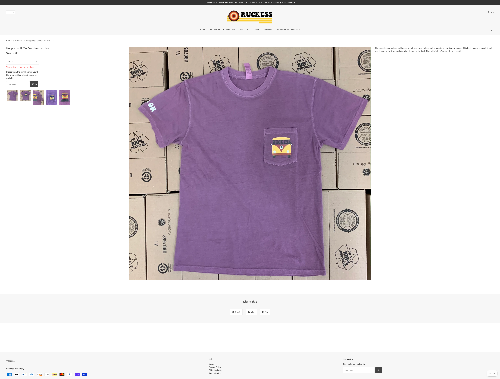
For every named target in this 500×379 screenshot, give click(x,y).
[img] (487, 12)
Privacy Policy (215, 367)
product (18, 41)
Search (212, 364)
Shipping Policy (215, 370)
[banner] (250, 17)
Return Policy (215, 373)
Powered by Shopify (15, 368)
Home (9, 41)
